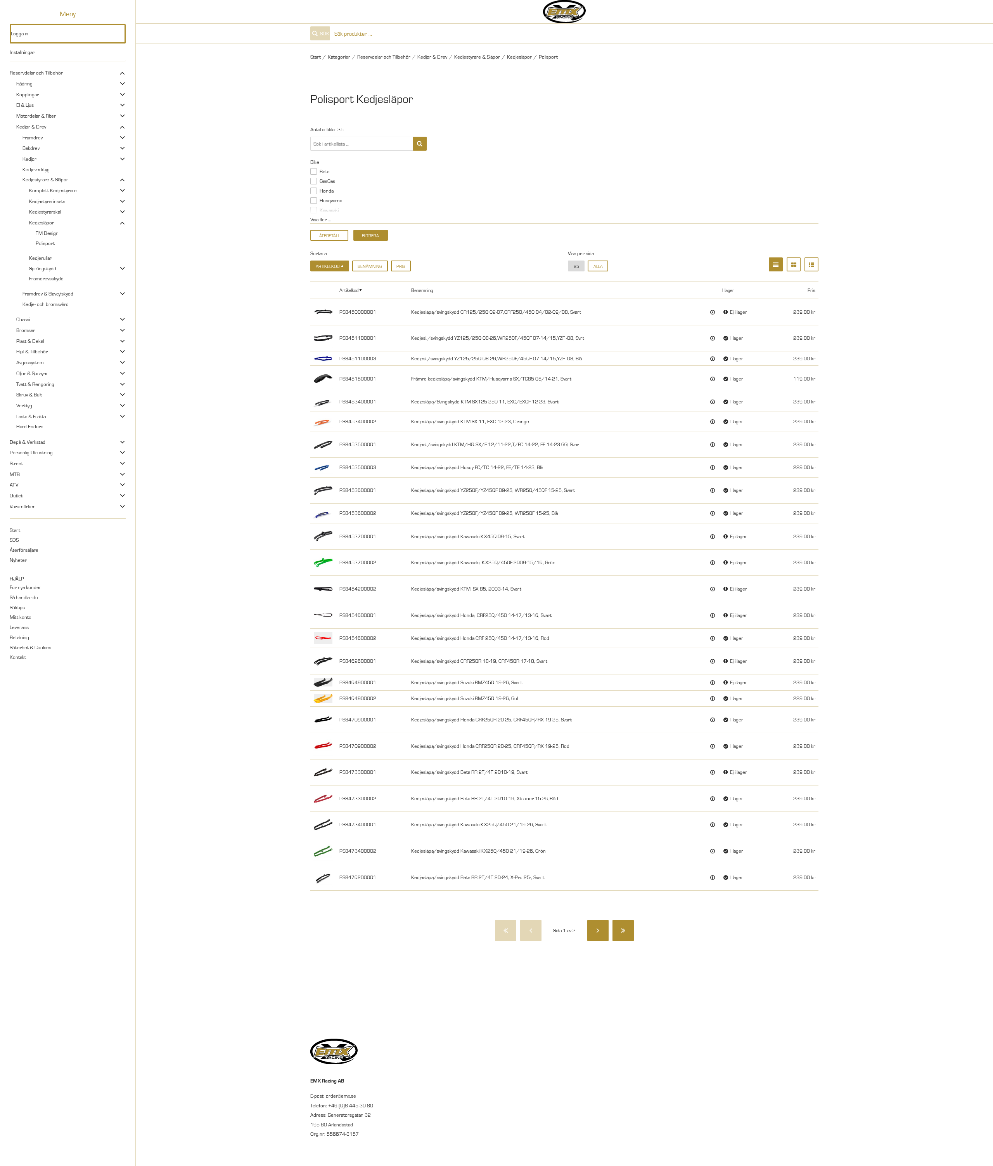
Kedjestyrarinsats (47, 201)
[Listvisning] (776, 264)
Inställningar (22, 52)
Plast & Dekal (30, 340)
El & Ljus (25, 104)
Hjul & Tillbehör (32, 351)
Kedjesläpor (41, 222)
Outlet (16, 495)
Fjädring (24, 83)
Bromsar (25, 330)
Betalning (19, 637)
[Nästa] (598, 930)
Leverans (19, 627)
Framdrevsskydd (46, 278)
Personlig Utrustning (31, 452)
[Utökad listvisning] (811, 264)
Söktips (17, 607)
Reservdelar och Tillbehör (36, 72)
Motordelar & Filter (36, 115)
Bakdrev (31, 147)
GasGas (327, 180)
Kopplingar (27, 94)
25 (576, 266)
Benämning (370, 266)
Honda (327, 190)
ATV (14, 484)
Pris (400, 266)
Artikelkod (348, 290)
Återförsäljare (24, 549)
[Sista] (623, 930)
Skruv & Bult (29, 394)
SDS (14, 539)
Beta (324, 171)
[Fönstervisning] (794, 264)
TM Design (47, 232)
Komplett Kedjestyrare (53, 190)
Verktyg (24, 405)
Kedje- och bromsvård (45, 304)
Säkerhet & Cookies (30, 647)
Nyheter (18, 559)
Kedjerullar (40, 257)
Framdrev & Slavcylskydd (47, 293)
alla (598, 266)
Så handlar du (24, 597)
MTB (15, 474)
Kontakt (18, 656)
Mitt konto (20, 616)
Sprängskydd (42, 268)
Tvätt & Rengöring (35, 384)
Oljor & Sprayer (32, 373)
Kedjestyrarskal (45, 211)
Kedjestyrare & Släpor (45, 179)
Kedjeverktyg (36, 169)
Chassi (23, 319)
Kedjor (29, 158)
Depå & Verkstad (27, 441)
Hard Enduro (29, 426)
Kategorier (339, 56)
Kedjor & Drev (31, 126)
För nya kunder (25, 587)
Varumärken (23, 506)
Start (15, 530)
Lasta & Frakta (31, 416)
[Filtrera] (420, 144)
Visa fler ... (320, 219)
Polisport (45, 243)
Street (16, 463)
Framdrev (32, 137)
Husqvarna (331, 200)
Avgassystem (30, 362)
